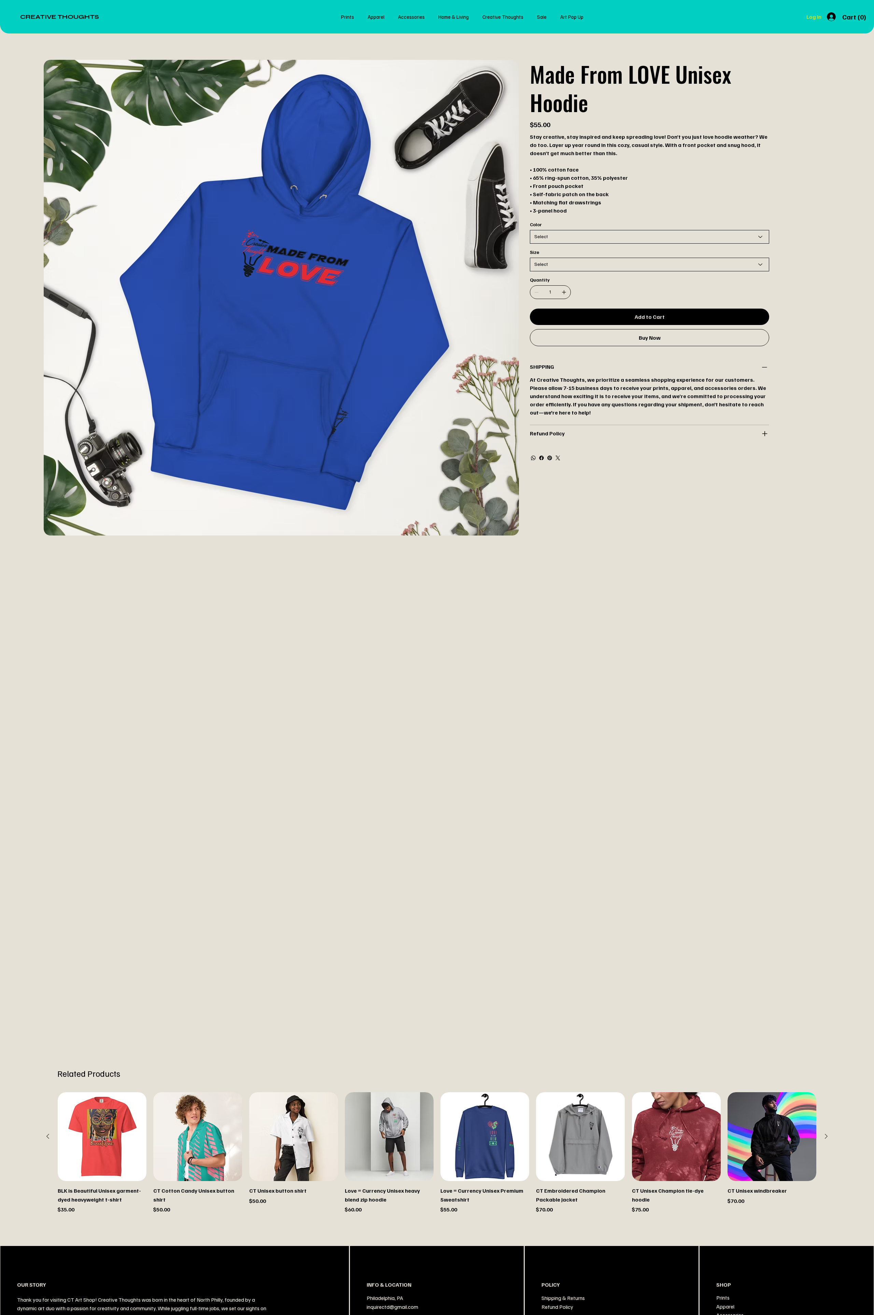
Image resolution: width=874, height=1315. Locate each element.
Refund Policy (557, 1306)
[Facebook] (541, 458)
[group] (437, 1153)
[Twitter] (557, 458)
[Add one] (564, 292)
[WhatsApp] (533, 458)
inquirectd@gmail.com (392, 1306)
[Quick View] (102, 1136)
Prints (723, 1297)
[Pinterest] (549, 458)
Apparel (725, 1306)
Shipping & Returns (563, 1297)
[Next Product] (826, 1136)
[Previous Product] (48, 1136)
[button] (855, 17)
